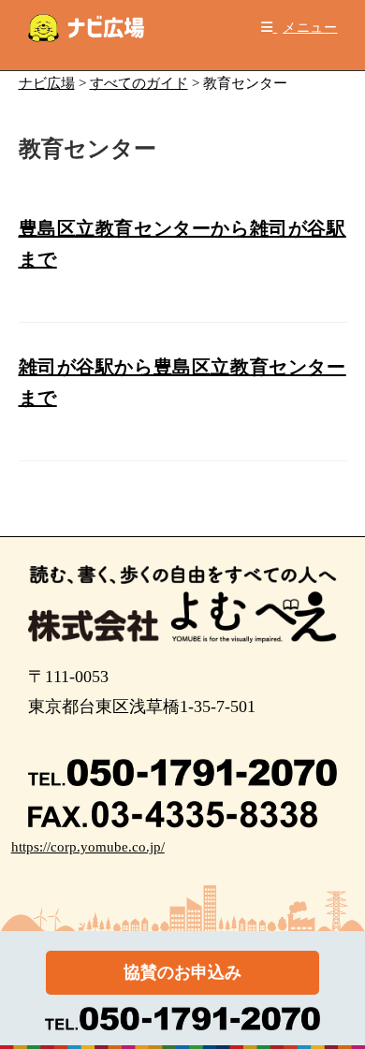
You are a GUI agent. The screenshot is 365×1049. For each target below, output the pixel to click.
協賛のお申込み (182, 972)
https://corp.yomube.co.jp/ (88, 846)
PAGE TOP (338, 1001)
